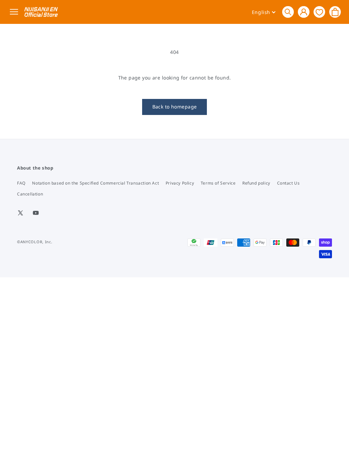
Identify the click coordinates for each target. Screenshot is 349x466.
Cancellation (30, 194)
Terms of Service (218, 183)
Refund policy (256, 183)
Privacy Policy (180, 183)
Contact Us (288, 183)
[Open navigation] (15, 12)
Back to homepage (174, 106)
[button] (288, 12)
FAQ (21, 183)
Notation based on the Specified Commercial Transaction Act (95, 183)
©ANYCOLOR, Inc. (34, 241)
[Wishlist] (319, 12)
